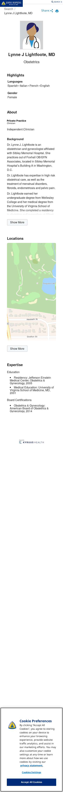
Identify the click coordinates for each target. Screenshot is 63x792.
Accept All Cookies (31, 782)
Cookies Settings (31, 772)
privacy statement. (31, 765)
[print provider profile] (57, 11)
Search (8, 9)
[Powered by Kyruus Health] (31, 442)
